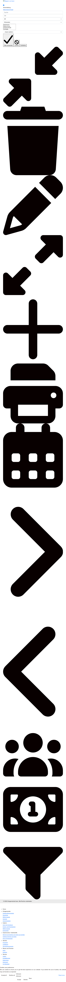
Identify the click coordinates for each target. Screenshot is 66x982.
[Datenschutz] (9, 26)
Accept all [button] (4, 975)
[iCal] (11, 9)
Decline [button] (26, 979)
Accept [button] (19, 979)
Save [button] (30, 978)
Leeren (17, 45)
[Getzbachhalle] (9, 27)
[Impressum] (9, 24)
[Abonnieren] (6, 9)
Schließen (23, 45)
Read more (62, 975)
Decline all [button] (12, 975)
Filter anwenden (8, 45)
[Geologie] (9, 29)
